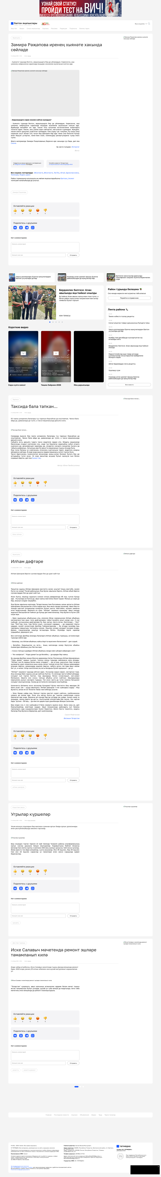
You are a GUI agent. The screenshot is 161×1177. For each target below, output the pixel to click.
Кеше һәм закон (19, 807)
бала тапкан (17, 534)
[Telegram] (27, 227)
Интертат (75, 147)
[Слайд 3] (56, 322)
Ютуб (62, 173)
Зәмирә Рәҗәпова (19, 192)
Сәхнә (13, 143)
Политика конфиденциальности (20, 1169)
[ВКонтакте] (15, 227)
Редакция (63, 28)
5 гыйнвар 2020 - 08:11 (16, 961)
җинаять (16, 923)
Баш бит (14, 28)
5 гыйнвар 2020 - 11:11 (16, 567)
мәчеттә (16, 1070)
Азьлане (45, 28)
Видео (22, 28)
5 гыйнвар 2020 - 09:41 (16, 820)
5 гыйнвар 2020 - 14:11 (16, 55)
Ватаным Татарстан (71, 718)
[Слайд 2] (52, 322)
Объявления (84, 1115)
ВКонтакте (38, 173)
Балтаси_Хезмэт (67, 178)
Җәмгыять (16, 38)
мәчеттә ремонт (30, 1070)
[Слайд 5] (62, 322)
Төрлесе (16, 399)
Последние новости (61, 1115)
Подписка (73, 28)
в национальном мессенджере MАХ (61, 164)
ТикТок (57, 173)
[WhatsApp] (32, 227)
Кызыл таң (36, 458)
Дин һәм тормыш (19, 943)
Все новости (129, 385)
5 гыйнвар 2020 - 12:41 (16, 412)
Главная (48, 1115)
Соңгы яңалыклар (33, 28)
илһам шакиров (18, 787)
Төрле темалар (109, 1115)
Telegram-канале (20, 164)
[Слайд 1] (49, 322)
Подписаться (144, 1172)
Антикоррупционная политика (20, 1166)
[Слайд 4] (59, 322)
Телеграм (15, 175)
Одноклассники (72, 173)
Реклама (54, 28)
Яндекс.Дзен (25, 175)
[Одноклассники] (21, 227)
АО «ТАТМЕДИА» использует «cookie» (22, 1167)
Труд (100, 1115)
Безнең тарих (84, 28)
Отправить (73, 255)
